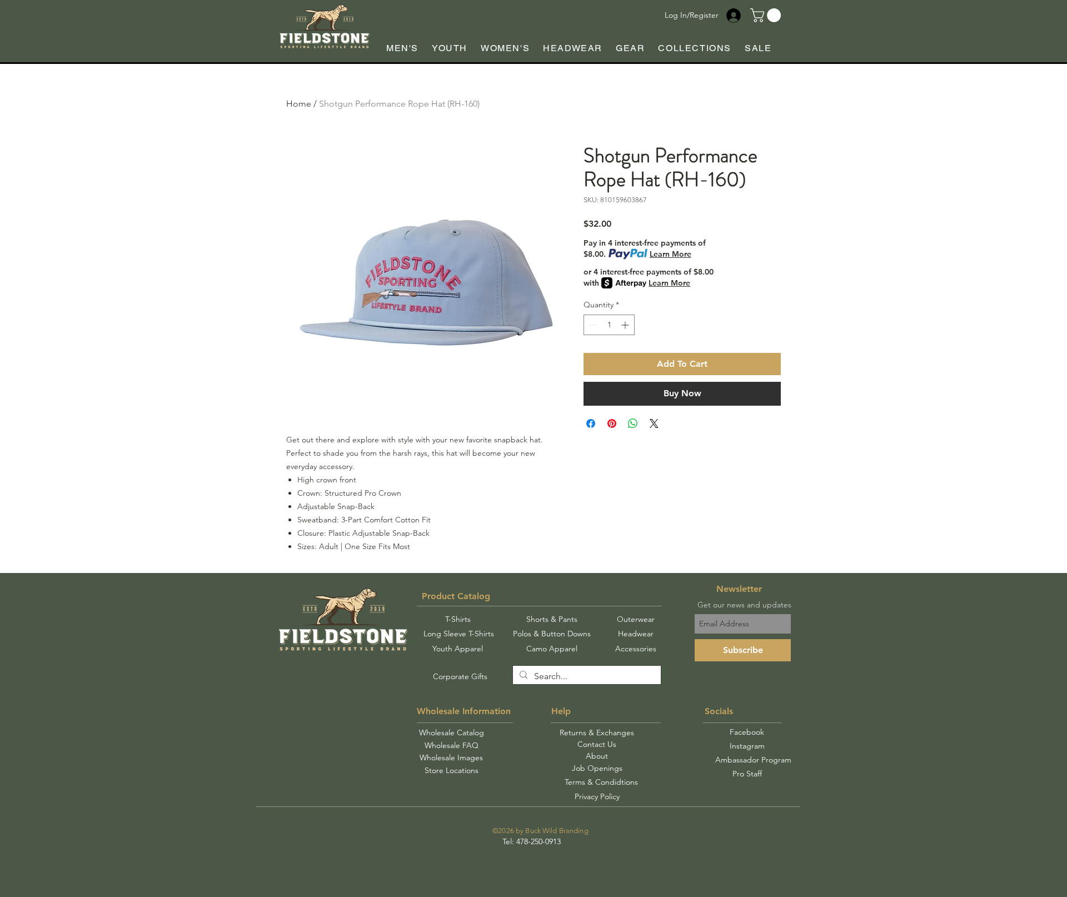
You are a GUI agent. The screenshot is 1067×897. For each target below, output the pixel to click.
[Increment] (626, 325)
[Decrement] (592, 325)
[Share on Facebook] (590, 423)
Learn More (670, 254)
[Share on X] (654, 423)
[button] (767, 15)
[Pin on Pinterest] (612, 423)
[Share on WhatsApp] (633, 423)
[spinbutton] (609, 325)
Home (298, 103)
